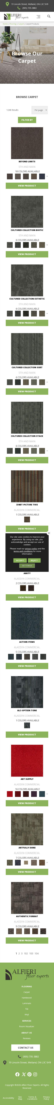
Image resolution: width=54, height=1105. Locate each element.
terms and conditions (23, 551)
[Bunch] (17, 382)
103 (31, 953)
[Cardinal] (27, 760)
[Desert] (17, 176)
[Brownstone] (27, 656)
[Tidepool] (27, 623)
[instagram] (35, 1074)
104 (36, 953)
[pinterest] (29, 1074)
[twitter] (23, 1074)
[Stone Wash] (42, 794)
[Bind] (27, 348)
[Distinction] (42, 245)
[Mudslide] (27, 486)
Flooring (13, 24)
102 (26, 953)
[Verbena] (34, 794)
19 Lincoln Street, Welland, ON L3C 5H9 (29, 4)
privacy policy (31, 548)
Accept (20, 560)
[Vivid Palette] (42, 862)
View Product (27, 185)
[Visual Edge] (27, 898)
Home (5, 24)
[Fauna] (34, 176)
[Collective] (26, 245)
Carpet (21, 24)
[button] (25, 1047)
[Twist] (42, 382)
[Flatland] (42, 176)
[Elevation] (26, 176)
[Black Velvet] (31, 588)
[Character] (17, 245)
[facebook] (17, 1074)
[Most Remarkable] (17, 862)
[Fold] (26, 382)
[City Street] (43, 656)
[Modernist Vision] (26, 862)
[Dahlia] (17, 794)
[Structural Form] (43, 931)
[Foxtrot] (27, 692)
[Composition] (34, 245)
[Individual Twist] (27, 931)
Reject (34, 560)
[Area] (27, 143)
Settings (27, 565)
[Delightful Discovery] (27, 829)
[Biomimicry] (27, 211)
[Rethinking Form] (35, 931)
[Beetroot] (26, 794)
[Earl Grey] (35, 656)
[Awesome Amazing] (34, 862)
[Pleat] (34, 382)
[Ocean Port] (19, 656)
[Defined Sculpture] (19, 931)
